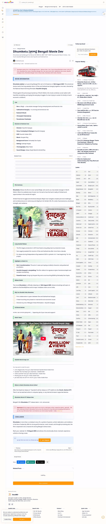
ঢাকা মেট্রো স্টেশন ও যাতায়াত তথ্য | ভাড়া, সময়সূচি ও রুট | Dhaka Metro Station (87, 96)
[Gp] (81, 255)
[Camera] (93, 210)
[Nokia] (81, 315)
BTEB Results (36, 515)
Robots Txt (84, 513)
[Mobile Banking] (81, 304)
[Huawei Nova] (93, 269)
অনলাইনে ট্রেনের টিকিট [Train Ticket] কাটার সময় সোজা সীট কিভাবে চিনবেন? (87, 133)
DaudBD (101, 521)
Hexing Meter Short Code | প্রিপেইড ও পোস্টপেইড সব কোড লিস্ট (87, 126)
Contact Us (16, 14)
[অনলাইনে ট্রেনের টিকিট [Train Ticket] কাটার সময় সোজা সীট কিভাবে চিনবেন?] (58, 449)
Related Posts (17, 156)
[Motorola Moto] (81, 308)
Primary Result (37, 513)
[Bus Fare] (81, 206)
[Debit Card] (81, 224)
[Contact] (2, 22)
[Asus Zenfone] (93, 182)
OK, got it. (22, 519)
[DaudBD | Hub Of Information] (9, 2)
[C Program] (81, 210)
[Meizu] (81, 301)
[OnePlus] (81, 318)
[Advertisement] (56, 29)
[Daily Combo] (93, 220)
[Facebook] (93, 241)
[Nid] (93, 311)
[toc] (2, 32)
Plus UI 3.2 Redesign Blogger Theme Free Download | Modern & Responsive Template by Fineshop (88, 142)
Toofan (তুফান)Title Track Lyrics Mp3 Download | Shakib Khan (30, 373)
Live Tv (59, 513)
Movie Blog (60, 511)
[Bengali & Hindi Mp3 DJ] (51, 7)
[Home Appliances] (92, 123)
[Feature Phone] (93, 245)
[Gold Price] (81, 252)
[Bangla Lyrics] (93, 185)
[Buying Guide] (93, 206)
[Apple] (81, 182)
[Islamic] (81, 280)
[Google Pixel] (93, 252)
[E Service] (88, 115)
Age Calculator (86, 511)
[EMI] (81, 238)
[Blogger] (41, 7)
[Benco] (93, 192)
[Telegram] (12, 504)
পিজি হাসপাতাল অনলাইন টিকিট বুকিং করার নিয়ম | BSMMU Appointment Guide (87, 103)
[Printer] (93, 339)
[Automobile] (81, 185)
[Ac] (81, 171)
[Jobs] (93, 283)
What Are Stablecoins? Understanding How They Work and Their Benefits (88, 160)
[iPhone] (93, 276)
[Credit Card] (93, 217)
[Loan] (81, 297)
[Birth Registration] (93, 196)
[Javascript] (81, 283)
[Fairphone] (81, 245)
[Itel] (93, 280)
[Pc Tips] (81, 332)
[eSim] (81, 241)
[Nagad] (93, 308)
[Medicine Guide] (93, 297)
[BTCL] (93, 203)
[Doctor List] (86, 100)
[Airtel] (93, 175)
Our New (60, 515)
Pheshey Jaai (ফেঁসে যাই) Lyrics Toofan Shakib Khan (27, 375)
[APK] (93, 178)
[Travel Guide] (91, 79)
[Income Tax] (81, 273)
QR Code (84, 517)
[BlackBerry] (93, 199)
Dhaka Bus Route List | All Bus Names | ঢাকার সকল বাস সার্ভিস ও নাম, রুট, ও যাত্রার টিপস (87, 83)
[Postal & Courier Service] (81, 339)
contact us (59, 411)
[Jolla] (81, 287)
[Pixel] (81, 336)
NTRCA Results (37, 517)
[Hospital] (81, 266)
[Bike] (84, 115)
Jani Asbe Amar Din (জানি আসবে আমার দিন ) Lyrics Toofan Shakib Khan (31, 377)
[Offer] (93, 315)
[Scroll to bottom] (103, 517)
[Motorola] (93, 304)
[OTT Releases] (81, 325)
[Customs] (81, 220)
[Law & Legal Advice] (93, 290)
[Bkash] (81, 199)
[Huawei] (81, 269)
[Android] (81, 178)
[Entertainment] (93, 238)
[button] (3, 2)
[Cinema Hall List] (81, 217)
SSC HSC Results (37, 511)
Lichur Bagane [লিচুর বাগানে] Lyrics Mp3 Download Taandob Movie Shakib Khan (34, 369)
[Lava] (93, 287)
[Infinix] (93, 273)
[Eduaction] (85, 147)
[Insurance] (81, 276)
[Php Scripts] (93, 332)
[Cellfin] (81, 213)
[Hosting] (93, 266)
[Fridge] (81, 248)
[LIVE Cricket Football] (68, 7)
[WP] (60, 7)
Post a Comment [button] (43, 483)
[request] (2, 37)
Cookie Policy (7, 519)
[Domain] (81, 231)
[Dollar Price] (93, 227)
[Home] (2, 7)
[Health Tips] (92, 100)
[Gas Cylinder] (93, 248)
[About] (2, 19)
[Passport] (81, 329)
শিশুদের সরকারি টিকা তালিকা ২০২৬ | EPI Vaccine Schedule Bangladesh (88, 111)
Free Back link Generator (64, 517)
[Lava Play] (81, 290)
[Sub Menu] (2, 10)
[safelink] (2, 27)
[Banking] (81, 192)
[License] (81, 294)
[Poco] (93, 336)
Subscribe (93, 54)
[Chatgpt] (93, 213)
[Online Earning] (93, 318)
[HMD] (81, 259)
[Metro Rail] (85, 93)
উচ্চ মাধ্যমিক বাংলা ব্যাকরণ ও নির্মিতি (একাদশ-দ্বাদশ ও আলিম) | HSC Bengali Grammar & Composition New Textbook (88, 151)
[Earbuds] (81, 234)
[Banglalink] (93, 189)
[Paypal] (93, 329)
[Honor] (93, 262)
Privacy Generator (86, 515)
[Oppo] (93, 322)
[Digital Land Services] (93, 224)
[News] (85, 130)
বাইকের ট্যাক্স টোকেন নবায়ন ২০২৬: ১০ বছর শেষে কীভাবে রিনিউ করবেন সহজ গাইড (86, 118)
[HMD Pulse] (93, 259)
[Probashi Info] (81, 343)
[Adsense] (81, 175)
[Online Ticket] (90, 130)
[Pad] (93, 325)
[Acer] (93, 171)
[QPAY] (93, 343)
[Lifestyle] (86, 79)
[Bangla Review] (17, 456)
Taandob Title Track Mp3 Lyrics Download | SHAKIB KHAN (30, 371)
